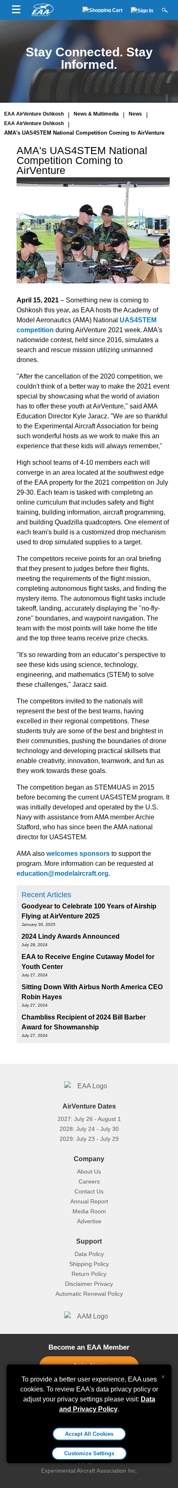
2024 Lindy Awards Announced (71, 936)
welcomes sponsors (78, 853)
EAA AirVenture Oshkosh (34, 114)
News (135, 114)
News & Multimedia (96, 114)
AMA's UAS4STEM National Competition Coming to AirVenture (84, 133)
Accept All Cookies (89, 1434)
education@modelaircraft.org (62, 873)
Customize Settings (89, 1453)
